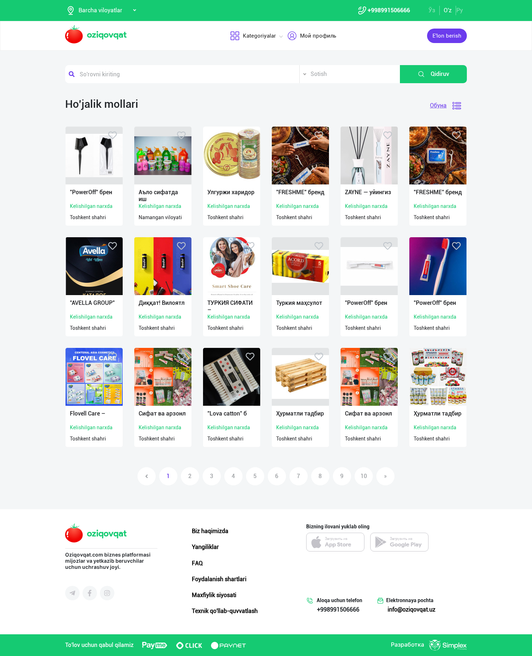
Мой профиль (318, 36)
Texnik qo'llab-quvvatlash (225, 611)
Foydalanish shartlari (219, 579)
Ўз (431, 10)
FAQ (197, 563)
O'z (448, 10)
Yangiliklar (205, 547)
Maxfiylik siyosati (214, 595)
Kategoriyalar (259, 36)
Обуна (438, 105)
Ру (459, 10)
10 (363, 476)
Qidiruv (440, 74)
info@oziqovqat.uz (411, 609)
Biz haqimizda (210, 531)
